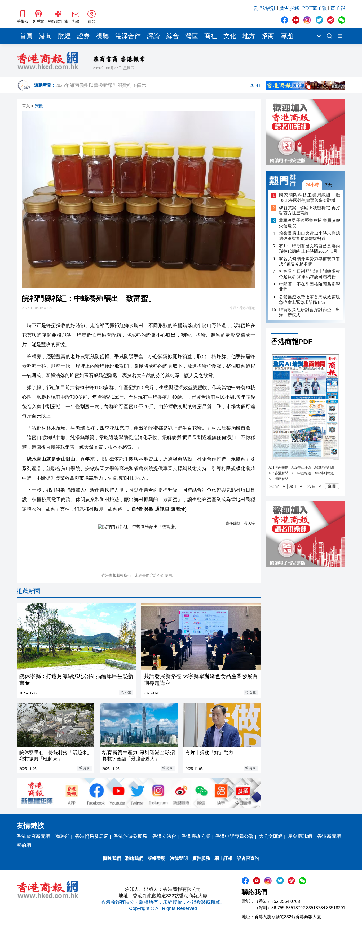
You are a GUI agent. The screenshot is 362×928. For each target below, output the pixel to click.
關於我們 (112, 858)
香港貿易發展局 (91, 836)
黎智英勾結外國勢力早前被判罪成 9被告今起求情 (309, 261)
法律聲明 (179, 858)
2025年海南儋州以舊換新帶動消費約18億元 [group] (158, 85)
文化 (229, 36)
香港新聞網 (329, 836)
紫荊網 (24, 845)
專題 (287, 36)
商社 (210, 36)
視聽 (102, 36)
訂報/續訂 (265, 8)
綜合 (172, 36)
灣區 (191, 36)
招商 (268, 36)
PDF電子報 (314, 8)
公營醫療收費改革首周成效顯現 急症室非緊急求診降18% (309, 299)
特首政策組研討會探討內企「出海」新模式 (309, 312)
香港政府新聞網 (33, 836)
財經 (64, 36)
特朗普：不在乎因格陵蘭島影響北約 (309, 287)
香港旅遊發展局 (130, 836)
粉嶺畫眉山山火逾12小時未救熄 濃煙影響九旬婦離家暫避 (309, 236)
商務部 (62, 836)
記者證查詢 (248, 858)
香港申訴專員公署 (234, 836)
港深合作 (128, 36)
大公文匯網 (271, 836)
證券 (83, 36)
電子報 (337, 8)
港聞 (45, 36)
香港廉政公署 (196, 836)
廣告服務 (289, 8)
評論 (153, 36)
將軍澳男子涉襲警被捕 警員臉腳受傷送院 (309, 223)
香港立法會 (164, 836)
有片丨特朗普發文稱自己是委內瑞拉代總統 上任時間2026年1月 (309, 248)
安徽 (39, 106)
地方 (248, 36)
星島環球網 (300, 836)
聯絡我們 (134, 858)
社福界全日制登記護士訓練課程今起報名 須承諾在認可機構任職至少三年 (309, 274)
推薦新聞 (28, 591)
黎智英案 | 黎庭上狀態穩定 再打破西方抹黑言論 (309, 210)
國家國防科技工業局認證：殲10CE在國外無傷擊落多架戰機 (309, 197)
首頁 (26, 36)
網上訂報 (223, 858)
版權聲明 (157, 858)
